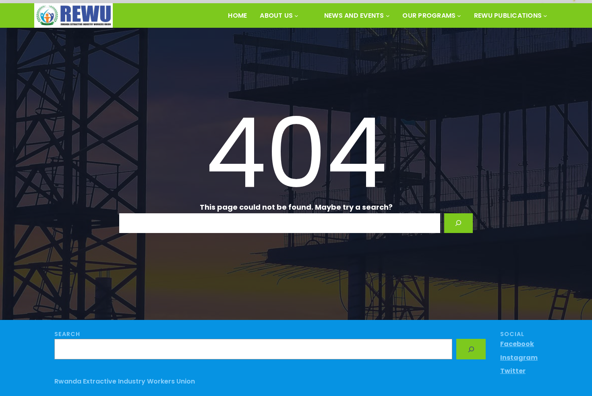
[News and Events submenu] (388, 16)
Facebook (517, 344)
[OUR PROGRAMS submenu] (459, 16)
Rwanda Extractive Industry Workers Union (124, 381)
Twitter (513, 370)
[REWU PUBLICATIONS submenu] (545, 16)
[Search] (458, 223)
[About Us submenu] (296, 16)
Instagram (519, 357)
